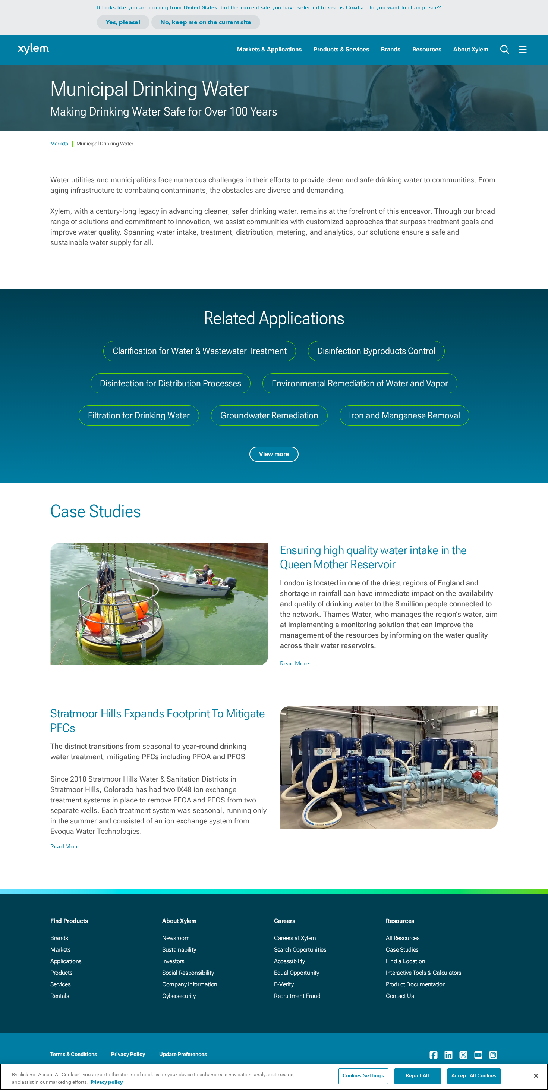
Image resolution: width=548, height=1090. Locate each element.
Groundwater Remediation (269, 415)
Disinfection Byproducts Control (376, 351)
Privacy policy (107, 1082)
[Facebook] (433, 1054)
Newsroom (175, 938)
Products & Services (341, 49)
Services (60, 984)
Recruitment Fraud (297, 995)
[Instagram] (493, 1054)
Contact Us (400, 995)
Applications (66, 961)
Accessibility (289, 961)
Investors (173, 961)
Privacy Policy (128, 1054)
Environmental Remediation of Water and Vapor (360, 383)
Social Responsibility (188, 972)
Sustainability (179, 949)
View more (274, 454)
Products (61, 972)
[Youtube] (478, 1054)
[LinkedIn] (448, 1054)
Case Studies (402, 949)
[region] (274, 1077)
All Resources (403, 938)
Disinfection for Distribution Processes (170, 383)
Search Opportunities (300, 949)
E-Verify (283, 984)
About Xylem (470, 49)
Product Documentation (415, 984)
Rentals (59, 995)
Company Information (189, 984)
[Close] (536, 1076)
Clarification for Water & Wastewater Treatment (200, 351)
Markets (59, 144)
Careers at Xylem (295, 938)
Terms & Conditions (73, 1054)
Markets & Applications (269, 49)
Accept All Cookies (474, 1076)
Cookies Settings (363, 1076)
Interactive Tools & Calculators (424, 972)
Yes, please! (123, 22)
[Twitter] (463, 1054)
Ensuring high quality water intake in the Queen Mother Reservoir (373, 557)
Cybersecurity (179, 995)
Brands (390, 49)
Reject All (417, 1076)
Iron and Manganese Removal (404, 415)
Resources (426, 49)
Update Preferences (183, 1054)
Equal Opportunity (296, 972)
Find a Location (405, 961)
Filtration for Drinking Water (139, 415)
